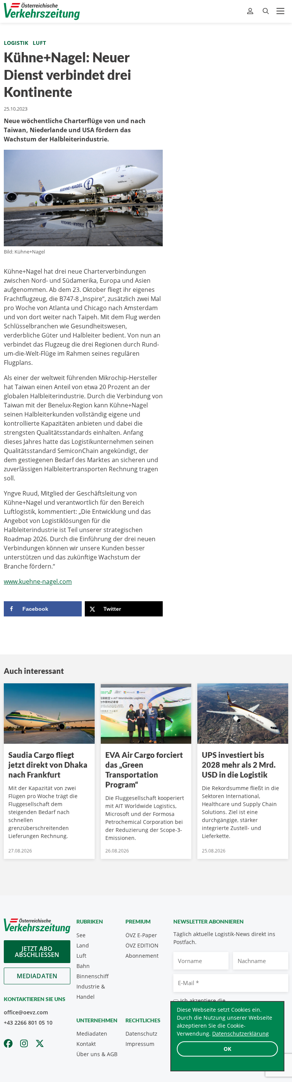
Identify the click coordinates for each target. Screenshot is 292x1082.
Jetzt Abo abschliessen (37, 951)
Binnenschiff (92, 976)
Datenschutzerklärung (240, 1033)
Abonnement (142, 955)
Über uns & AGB (96, 1054)
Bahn (83, 966)
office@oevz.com (26, 1012)
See (81, 935)
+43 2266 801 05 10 (28, 1022)
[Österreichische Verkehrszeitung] (42, 11)
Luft (39, 42)
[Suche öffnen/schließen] (266, 11)
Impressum (139, 1043)
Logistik (16, 42)
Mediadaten (37, 976)
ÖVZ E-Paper (141, 935)
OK (227, 1048)
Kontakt (86, 1043)
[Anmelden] (251, 11)
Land (82, 945)
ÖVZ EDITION (142, 945)
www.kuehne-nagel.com (38, 581)
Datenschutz (141, 1033)
